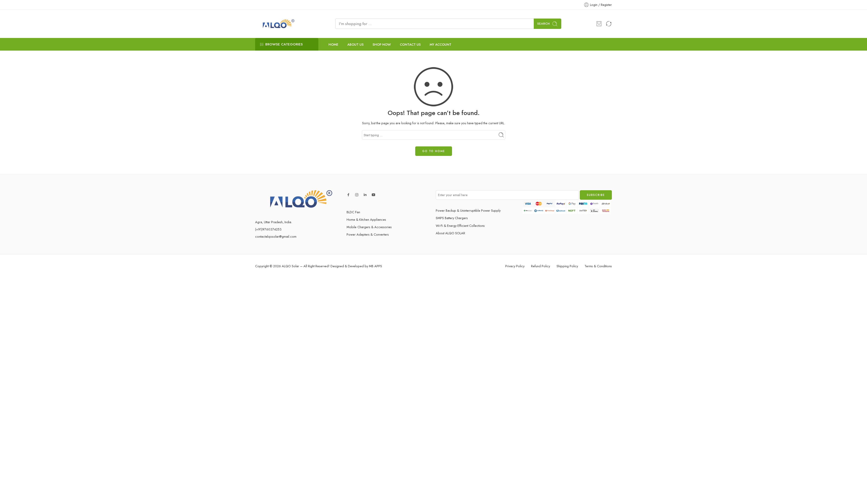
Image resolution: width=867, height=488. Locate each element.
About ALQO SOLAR (450, 233)
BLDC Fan (353, 212)
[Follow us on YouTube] (373, 195)
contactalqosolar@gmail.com (275, 236)
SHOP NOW (382, 44)
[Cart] (599, 24)
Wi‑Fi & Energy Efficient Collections (460, 225)
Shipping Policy (567, 266)
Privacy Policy (514, 266)
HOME (333, 44)
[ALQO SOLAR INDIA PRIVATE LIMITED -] (278, 23)
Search (543, 23)
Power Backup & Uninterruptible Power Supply (468, 210)
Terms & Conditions (598, 266)
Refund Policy (540, 266)
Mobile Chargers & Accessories (369, 227)
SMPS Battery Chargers (452, 218)
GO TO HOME (433, 151)
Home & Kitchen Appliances (366, 219)
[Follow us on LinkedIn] (365, 195)
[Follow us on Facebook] (348, 195)
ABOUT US (355, 44)
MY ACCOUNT (440, 44)
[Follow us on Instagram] (357, 195)
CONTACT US (410, 44)
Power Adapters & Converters (368, 234)
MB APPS (375, 266)
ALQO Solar (290, 266)
